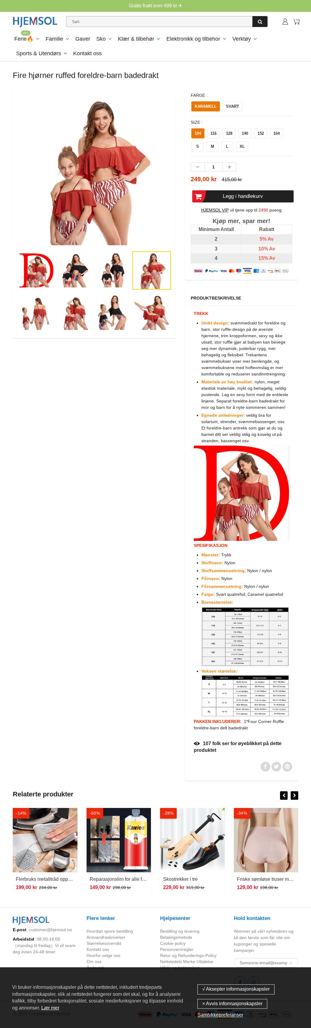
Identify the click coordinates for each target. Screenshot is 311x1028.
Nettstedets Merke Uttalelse (186, 961)
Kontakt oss (87, 53)
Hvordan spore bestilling (110, 931)
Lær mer (50, 1007)
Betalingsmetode (176, 937)
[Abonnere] (291, 963)
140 (245, 133)
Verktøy (241, 39)
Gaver (82, 39)
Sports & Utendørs (38, 53)
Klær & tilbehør (136, 39)
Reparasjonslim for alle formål (122, 879)
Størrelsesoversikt (104, 943)
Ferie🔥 (23, 39)
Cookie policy (173, 943)
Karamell (206, 106)
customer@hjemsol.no (50, 929)
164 (276, 133)
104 (198, 133)
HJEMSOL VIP (215, 210)
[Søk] (260, 21)
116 (213, 133)
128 (229, 133)
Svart (232, 106)
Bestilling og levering (180, 931)
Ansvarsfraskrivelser (106, 937)
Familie (54, 39)
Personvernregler (176, 949)
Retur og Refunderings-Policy (188, 955)
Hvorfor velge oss (103, 955)
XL (242, 146)
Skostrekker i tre (180, 879)
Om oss (94, 961)
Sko (101, 39)
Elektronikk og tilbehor (193, 39)
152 (261, 133)
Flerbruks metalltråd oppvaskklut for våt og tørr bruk (71, 879)
